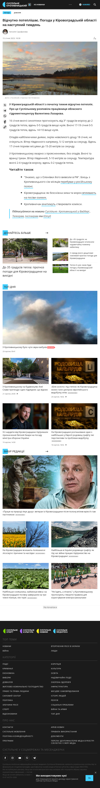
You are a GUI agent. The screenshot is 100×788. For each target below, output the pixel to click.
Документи (57, 736)
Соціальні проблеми (62, 705)
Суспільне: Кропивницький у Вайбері (67, 211)
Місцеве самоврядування (65, 691)
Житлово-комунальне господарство (23, 686)
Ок (89, 778)
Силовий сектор (12, 696)
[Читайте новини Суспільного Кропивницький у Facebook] (5, 758)
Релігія (54, 700)
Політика (8, 700)
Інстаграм (31, 216)
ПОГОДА (7, 13)
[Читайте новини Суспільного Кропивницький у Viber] (27, 758)
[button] (5, 105)
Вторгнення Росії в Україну (65, 646)
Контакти (8, 727)
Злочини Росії (10, 705)
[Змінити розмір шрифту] (94, 38)
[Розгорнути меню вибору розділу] (29, 4)
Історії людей (58, 696)
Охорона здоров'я (61, 682)
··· (70, 4)
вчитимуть (48, 204)
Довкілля (17, 13)
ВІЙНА (6, 651)
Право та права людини (16, 691)
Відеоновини (10, 714)
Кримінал (8, 668)
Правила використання (64, 731)
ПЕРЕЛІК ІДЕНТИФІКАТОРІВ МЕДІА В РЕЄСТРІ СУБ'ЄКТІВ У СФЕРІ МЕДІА (72, 741)
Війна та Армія (59, 709)
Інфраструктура (59, 686)
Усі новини (39, 4)
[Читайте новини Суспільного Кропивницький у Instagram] (12, 758)
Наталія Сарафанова (18, 31)
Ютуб (47, 216)
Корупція (56, 664)
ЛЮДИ (54, 651)
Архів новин (57, 727)
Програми (8, 740)
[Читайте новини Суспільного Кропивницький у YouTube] (19, 758)
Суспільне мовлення (14, 731)
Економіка (8, 673)
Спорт (6, 709)
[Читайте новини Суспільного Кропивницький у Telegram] (34, 758)
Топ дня (55, 714)
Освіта (54, 673)
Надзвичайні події (61, 677)
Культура (56, 668)
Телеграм (18, 216)
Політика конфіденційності (18, 736)
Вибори (7, 677)
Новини (7, 646)
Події (5, 664)
